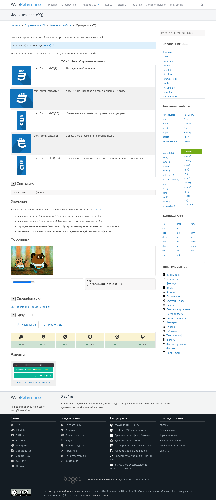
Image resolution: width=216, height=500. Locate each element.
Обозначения (168, 430)
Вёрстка (70, 430)
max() (165, 188)
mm (178, 232)
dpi (164, 241)
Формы (170, 348)
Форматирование (176, 344)
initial (165, 123)
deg (164, 232)
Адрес (165, 132)
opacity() (166, 201)
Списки (170, 326)
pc (178, 241)
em (163, 250)
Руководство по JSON (127, 440)
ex (163, 254)
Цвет (186, 136)
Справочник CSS (35, 25)
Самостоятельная (156, 4)
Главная (52, 4)
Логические (173, 296)
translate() (189, 204)
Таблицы (171, 331)
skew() (187, 178)
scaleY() (187, 156)
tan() (186, 200)
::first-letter (168, 69)
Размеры (171, 322)
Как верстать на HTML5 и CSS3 (132, 445)
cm (163, 228)
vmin (193, 245)
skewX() (188, 182)
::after (165, 56)
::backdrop (167, 61)
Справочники (69, 4)
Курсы (109, 4)
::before (166, 65)
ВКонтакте (22, 440)
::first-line (167, 74)
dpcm (165, 237)
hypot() (166, 161)
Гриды (170, 287)
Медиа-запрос (169, 141)
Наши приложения (171, 440)
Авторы (164, 425)
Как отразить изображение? (33, 382)
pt (178, 245)
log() (164, 183)
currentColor (168, 114)
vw (192, 250)
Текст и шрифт (174, 335)
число (98, 209)
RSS (18, 425)
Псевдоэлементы (176, 318)
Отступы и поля (175, 300)
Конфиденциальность (172, 445)
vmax (193, 241)
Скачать (164, 450)
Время (165, 136)
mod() (165, 197)
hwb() (165, 157)
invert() (166, 170)
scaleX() (188, 151)
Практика (136, 4)
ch (163, 223)
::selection (167, 92)
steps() (187, 195)
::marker (166, 83)
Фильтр (187, 132)
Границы (171, 283)
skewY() (187, 187)
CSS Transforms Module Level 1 (29, 306)
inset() (165, 166)
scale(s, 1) (49, 45)
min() (165, 192)
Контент (171, 292)
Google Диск (23, 450)
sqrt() (186, 191)
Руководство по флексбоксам (132, 435)
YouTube (21, 460)
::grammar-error (170, 78)
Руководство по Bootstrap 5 (130, 450)
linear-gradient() (170, 179)
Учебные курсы (74, 445)
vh (192, 237)
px (178, 250)
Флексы (171, 339)
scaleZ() (187, 160)
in (178, 228)
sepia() (187, 164)
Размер (187, 119)
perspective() (169, 205)
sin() (186, 173)
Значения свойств (60, 25)
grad (179, 223)
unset (165, 128)
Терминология (168, 435)
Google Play (23, 455)
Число (187, 141)
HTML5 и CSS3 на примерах (131, 430)
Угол (186, 128)
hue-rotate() (168, 152)
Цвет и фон (173, 352)
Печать (170, 305)
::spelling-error (170, 96)
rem (193, 223)
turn (193, 232)
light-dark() (168, 175)
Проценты (189, 114)
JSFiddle (20, 430)
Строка (187, 123)
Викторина (176, 4)
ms (178, 237)
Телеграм (21, 445)
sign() (186, 169)
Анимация (172, 279)
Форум (20, 466)
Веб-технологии (75, 435)
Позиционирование (178, 309)
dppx (165, 245)
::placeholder (169, 87)
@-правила (173, 274)
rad (178, 254)
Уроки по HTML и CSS (127, 425)
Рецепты (122, 4)
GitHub (20, 435)
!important (167, 52)
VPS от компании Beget (138, 479)
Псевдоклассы (174, 313)
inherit (165, 119)
